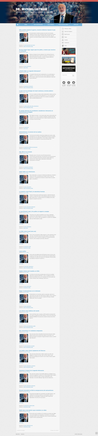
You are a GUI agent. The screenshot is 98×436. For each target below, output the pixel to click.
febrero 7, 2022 (26, 232)
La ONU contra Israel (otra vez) (27, 231)
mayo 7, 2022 (25, 92)
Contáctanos (66, 42)
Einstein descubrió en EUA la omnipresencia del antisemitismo (36, 390)
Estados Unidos (31, 405)
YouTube (66, 39)
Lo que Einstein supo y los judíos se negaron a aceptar (34, 211)
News (32, 46)
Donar (65, 45)
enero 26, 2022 (26, 272)
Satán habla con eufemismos (27, 171)
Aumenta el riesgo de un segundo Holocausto (31, 370)
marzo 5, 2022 (25, 173)
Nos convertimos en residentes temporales (30, 330)
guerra (34, 45)
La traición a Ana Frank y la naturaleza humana (32, 191)
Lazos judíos (22, 251)
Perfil (25, 24)
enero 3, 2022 (25, 332)
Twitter (65, 37)
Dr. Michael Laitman (31, 9)
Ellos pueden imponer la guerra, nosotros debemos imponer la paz (37, 30)
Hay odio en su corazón (25, 151)
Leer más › (21, 42)
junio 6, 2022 (25, 31)
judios (25, 66)
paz (31, 45)
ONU (30, 246)
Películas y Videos (67, 28)
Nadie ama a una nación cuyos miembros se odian (32, 410)
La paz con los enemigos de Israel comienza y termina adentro (36, 91)
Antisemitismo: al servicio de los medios (30, 132)
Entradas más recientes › (54, 430)
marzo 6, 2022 (25, 153)
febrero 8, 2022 (26, 212)
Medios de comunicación (33, 147)
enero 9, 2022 (25, 312)
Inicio (18, 24)
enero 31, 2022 (26, 252)
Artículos (76, 24)
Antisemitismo (28, 46)
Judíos (25, 46)
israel (25, 45)
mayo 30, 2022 (25, 72)
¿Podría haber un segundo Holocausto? (30, 71)
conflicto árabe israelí (27, 106)
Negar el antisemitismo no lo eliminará (29, 291)
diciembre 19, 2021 (26, 411)
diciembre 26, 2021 (26, 371)
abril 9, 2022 (25, 133)
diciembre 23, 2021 (26, 391)
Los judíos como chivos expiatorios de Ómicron (32, 350)
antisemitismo (28, 45)
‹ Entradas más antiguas (21, 430)
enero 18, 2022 (26, 292)
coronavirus (33, 365)
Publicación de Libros (63, 24)
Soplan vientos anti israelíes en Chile (29, 271)
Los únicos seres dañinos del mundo (29, 310)
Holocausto (31, 86)
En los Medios (51, 24)
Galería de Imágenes (68, 31)
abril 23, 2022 (25, 113)
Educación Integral (38, 24)
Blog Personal (67, 34)
